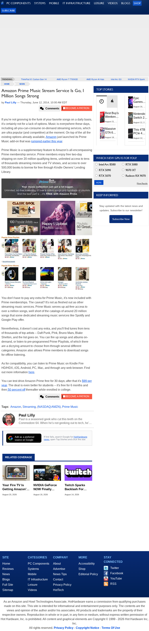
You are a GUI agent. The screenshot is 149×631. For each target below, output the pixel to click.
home (7, 84)
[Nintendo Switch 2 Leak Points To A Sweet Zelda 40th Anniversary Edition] (130, 118)
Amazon (51, 136)
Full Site (7, 584)
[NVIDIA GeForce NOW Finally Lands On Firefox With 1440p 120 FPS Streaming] (47, 473)
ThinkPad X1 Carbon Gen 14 (34, 79)
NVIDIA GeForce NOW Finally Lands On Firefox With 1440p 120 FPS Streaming (45, 487)
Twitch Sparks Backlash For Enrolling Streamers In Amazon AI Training (75, 487)
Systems (33, 568)
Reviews (8, 568)
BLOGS (125, 3)
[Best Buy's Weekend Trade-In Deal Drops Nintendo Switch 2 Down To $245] (102, 117)
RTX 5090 (104, 170)
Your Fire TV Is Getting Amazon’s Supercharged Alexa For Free (15, 487)
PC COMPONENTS (19, 3)
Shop (137, 3)
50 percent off (16, 389)
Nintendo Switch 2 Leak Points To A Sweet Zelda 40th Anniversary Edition (141, 116)
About (57, 563)
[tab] (101, 102)
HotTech (58, 590)
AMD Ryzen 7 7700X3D (67, 79)
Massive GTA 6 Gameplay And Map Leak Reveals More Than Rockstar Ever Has (112, 130)
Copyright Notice (87, 627)
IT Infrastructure (38, 579)
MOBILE (54, 3)
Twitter (114, 568)
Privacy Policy (62, 584)
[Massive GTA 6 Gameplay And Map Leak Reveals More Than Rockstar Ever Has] (102, 133)
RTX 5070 (104, 175)
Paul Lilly (27, 415)
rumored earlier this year (46, 141)
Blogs (6, 579)
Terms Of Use (111, 627)
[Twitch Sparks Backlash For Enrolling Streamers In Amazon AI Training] (78, 473)
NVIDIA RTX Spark (136, 79)
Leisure (32, 584)
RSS (113, 583)
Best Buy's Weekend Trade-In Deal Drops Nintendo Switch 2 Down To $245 (112, 115)
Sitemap (7, 590)
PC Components (38, 563)
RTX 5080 (131, 164)
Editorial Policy (88, 574)
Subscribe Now (121, 219)
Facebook (116, 573)
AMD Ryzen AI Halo (95, 79)
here (31, 372)
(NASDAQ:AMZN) (49, 406)
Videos (32, 590)
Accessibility (86, 563)
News (22, 84)
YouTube (116, 578)
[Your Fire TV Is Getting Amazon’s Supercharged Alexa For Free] (16, 473)
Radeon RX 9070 (135, 175)
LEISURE (99, 3)
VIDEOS (113, 3)
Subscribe (8, 10)
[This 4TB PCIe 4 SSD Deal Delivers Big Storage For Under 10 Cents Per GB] (130, 134)
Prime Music (70, 406)
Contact (58, 579)
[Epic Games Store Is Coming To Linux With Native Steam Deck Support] (130, 102)
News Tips (60, 574)
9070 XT (130, 170)
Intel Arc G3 (116, 79)
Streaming (29, 406)
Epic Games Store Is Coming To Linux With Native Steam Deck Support (140, 100)
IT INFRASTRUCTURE (76, 3)
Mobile (32, 574)
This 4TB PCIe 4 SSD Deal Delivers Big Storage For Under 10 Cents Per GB (139, 131)
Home (6, 563)
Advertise (59, 568)
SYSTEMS (39, 3)
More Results (142, 183)
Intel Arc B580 (107, 164)
